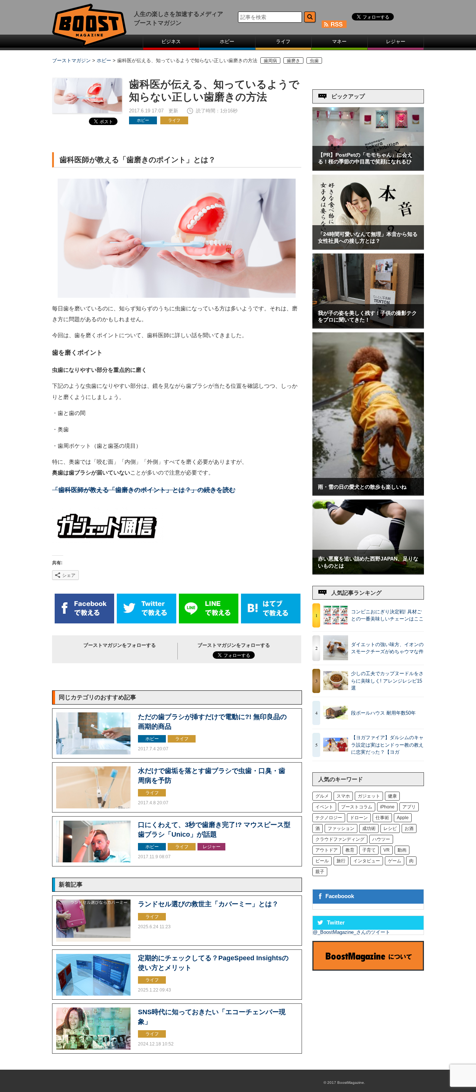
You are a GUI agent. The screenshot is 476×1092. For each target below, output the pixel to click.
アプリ (409, 807)
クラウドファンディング (339, 839)
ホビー (227, 41)
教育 (349, 850)
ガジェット (369, 796)
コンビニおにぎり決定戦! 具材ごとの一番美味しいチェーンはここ (387, 615)
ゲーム (394, 860)
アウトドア (326, 850)
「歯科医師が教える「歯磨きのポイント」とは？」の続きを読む (143, 490)
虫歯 (314, 60)
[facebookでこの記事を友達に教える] (84, 622)
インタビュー (366, 860)
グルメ (322, 796)
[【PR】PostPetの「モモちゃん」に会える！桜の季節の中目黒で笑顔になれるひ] (368, 168)
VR (386, 850)
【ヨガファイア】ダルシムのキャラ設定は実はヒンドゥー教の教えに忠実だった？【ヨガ (387, 745)
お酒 (409, 828)
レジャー (395, 41)
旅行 (341, 860)
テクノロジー (328, 817)
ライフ (283, 41)
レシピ (390, 828)
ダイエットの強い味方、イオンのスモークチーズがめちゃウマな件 (387, 648)
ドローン (359, 817)
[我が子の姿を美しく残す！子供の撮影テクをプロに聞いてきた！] (368, 326)
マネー (339, 41)
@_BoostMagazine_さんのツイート (351, 932)
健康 (392, 796)
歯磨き (293, 60)
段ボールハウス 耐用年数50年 (383, 713)
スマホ (343, 796)
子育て (369, 850)
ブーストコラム (356, 807)
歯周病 (270, 60)
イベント (324, 807)
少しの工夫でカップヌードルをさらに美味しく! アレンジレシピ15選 (387, 681)
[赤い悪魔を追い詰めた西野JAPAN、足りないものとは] (368, 572)
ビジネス (171, 41)
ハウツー (381, 839)
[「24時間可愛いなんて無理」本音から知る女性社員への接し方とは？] (368, 247)
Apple (403, 817)
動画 (402, 850)
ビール (322, 860)
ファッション (341, 828)
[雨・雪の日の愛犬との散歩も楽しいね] (368, 493)
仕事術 (382, 817)
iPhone (387, 807)
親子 (319, 871)
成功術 (369, 828)
